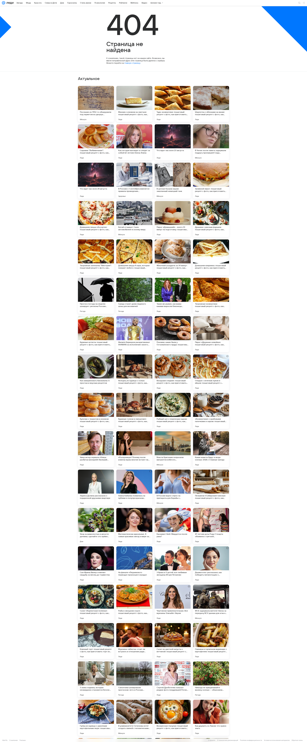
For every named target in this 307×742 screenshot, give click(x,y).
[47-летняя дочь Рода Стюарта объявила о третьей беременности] (211, 526)
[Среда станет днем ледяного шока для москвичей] (134, 296)
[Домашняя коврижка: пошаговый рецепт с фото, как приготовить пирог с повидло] (211, 257)
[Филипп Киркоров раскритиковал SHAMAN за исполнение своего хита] (134, 334)
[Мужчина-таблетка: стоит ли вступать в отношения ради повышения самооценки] (134, 641)
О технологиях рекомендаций (227, 740)
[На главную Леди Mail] (9, 3)
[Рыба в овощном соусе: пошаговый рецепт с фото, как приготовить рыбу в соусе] (134, 603)
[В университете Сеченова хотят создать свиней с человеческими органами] (134, 718)
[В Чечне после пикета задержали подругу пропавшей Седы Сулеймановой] (211, 142)
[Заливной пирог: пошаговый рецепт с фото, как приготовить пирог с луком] (211, 181)
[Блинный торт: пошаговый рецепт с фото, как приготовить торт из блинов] (96, 641)
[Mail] (3, 3)
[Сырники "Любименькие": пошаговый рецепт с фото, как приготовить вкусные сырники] (96, 142)
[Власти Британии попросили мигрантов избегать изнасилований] (173, 449)
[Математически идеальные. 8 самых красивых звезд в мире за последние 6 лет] (134, 526)
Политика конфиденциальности (251, 740)
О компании (13, 740)
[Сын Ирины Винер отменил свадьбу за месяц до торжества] (96, 564)
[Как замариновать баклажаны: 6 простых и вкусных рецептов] (96, 372)
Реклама (23, 740)
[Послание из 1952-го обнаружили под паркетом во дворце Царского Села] (96, 104)
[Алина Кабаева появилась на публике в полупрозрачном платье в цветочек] (134, 488)
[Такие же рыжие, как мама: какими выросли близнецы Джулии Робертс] (173, 296)
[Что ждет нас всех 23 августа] (173, 142)
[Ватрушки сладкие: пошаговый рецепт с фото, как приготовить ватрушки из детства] (173, 372)
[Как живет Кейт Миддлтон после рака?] (173, 526)
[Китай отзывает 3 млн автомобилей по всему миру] (134, 219)
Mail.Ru (4, 740)
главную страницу (132, 63)
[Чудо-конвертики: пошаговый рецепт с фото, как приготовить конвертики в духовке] (173, 104)
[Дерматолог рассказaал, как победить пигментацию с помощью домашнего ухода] (211, 564)
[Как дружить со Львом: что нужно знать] (211, 718)
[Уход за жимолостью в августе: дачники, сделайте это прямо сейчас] (96, 526)
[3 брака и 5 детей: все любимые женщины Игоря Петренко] (173, 564)
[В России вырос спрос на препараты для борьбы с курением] (173, 488)
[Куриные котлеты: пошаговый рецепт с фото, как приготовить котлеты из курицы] (96, 334)
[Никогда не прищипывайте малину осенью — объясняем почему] (211, 679)
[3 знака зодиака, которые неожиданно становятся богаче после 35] (96, 679)
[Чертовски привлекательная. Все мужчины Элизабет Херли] (173, 603)
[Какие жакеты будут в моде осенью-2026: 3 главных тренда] (211, 449)
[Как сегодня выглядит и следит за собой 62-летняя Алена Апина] (134, 142)
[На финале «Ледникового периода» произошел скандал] (134, 564)
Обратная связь (297, 740)
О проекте (211, 740)
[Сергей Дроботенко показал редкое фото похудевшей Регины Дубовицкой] (173, 679)
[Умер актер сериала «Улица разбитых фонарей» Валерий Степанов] (96, 449)
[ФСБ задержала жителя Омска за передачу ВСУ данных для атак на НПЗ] (211, 603)
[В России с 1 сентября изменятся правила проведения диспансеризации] (134, 181)
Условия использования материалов (277, 740)
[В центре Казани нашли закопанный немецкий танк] (173, 181)
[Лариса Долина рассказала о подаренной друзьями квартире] (96, 488)
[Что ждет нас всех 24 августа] (96, 181)
